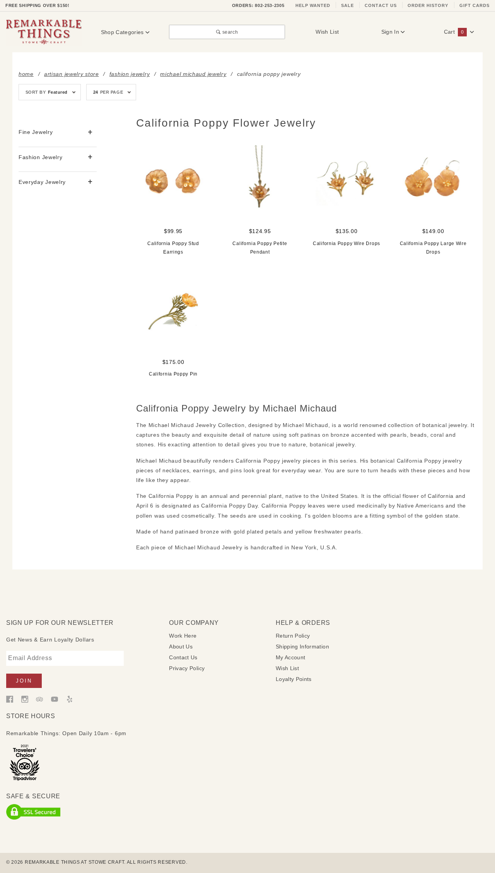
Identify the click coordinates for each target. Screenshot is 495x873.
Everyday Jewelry (42, 182)
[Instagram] (24, 699)
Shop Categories (123, 32)
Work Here (182, 636)
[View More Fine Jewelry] (90, 132)
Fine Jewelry (36, 132)
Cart (454, 32)
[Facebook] (9, 699)
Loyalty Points (294, 679)
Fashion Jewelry (41, 157)
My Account (291, 657)
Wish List (327, 32)
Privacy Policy (187, 668)
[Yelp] (69, 699)
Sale (347, 5)
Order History (428, 5)
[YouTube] (54, 699)
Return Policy (293, 636)
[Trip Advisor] (39, 699)
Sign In (391, 32)
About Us (181, 646)
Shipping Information (302, 646)
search (229, 31)
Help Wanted (313, 5)
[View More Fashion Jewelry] (90, 157)
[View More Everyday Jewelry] (90, 182)
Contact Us (381, 5)
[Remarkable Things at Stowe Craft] (44, 32)
